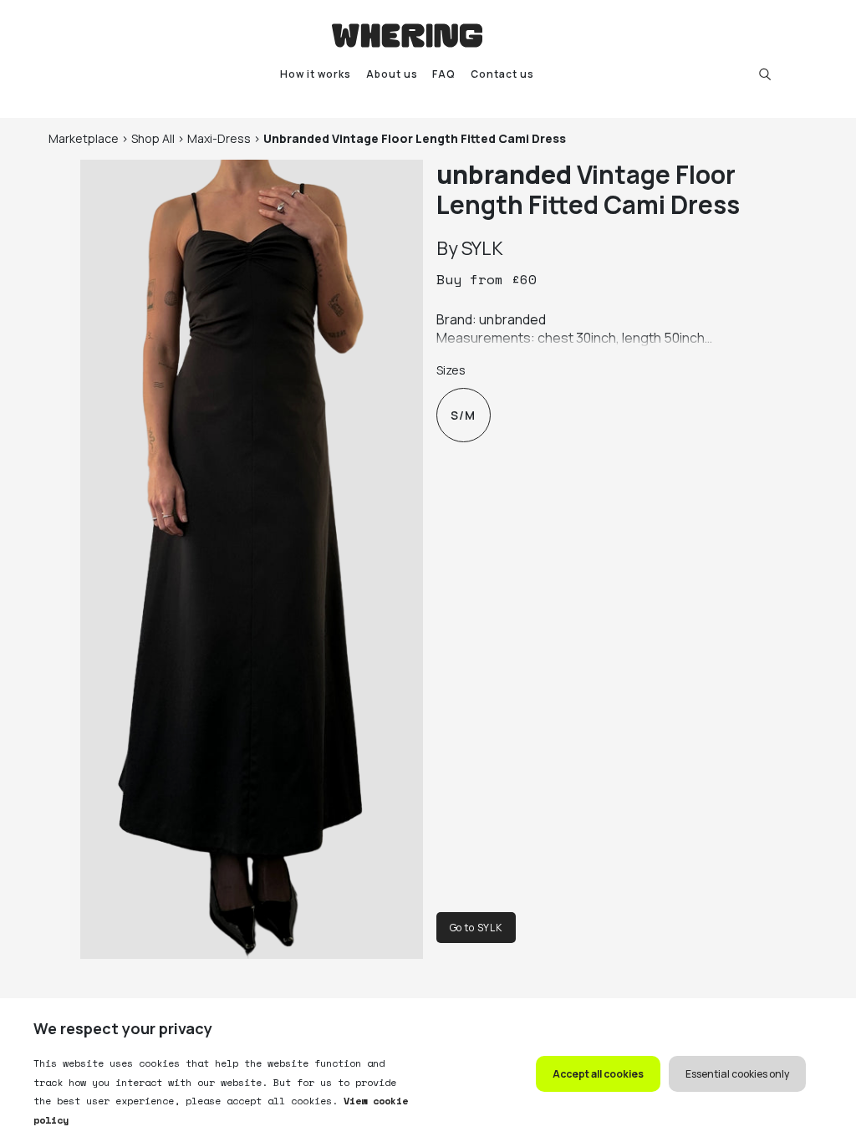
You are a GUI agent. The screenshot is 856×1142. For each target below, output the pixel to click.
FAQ (444, 74)
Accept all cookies (598, 1074)
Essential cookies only (737, 1074)
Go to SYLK (476, 927)
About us (392, 74)
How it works (315, 74)
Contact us (502, 74)
